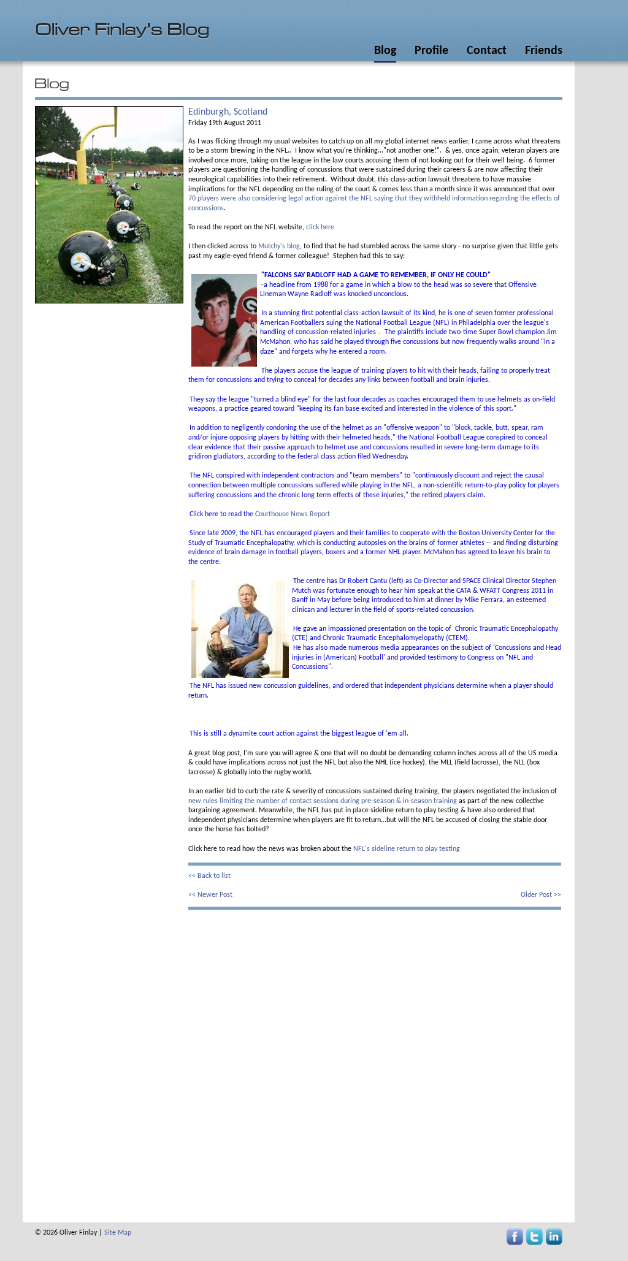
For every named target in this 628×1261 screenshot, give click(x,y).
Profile (431, 51)
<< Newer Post (210, 895)
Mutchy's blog (278, 246)
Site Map (117, 1232)
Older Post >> (541, 895)
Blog (385, 51)
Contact (487, 51)
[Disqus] (374, 1063)
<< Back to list (209, 876)
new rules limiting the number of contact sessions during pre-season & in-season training (322, 801)
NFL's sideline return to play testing (406, 849)
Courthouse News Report (292, 514)
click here (320, 227)
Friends (543, 51)
